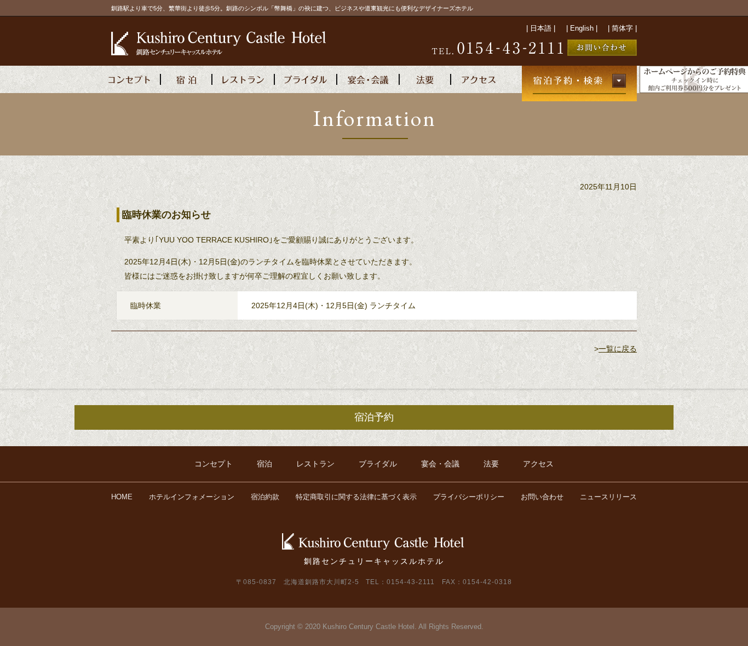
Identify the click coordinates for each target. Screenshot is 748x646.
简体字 (622, 28)
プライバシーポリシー (468, 497)
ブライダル (378, 463)
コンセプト (213, 463)
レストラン (315, 463)
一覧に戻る (618, 348)
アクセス (538, 463)
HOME (122, 497)
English (582, 28)
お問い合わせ (542, 497)
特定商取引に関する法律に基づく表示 (356, 497)
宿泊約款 (265, 497)
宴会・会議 (440, 463)
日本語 (540, 28)
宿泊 (264, 463)
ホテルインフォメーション (191, 497)
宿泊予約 (374, 417)
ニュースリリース (608, 497)
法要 (491, 463)
